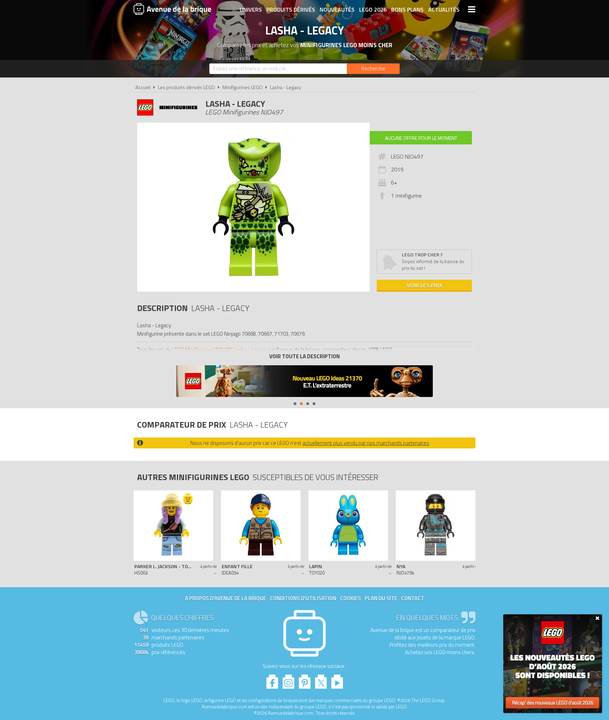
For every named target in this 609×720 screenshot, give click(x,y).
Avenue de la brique (172, 9)
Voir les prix (424, 285)
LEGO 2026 (373, 9)
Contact (412, 598)
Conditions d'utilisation (303, 598)
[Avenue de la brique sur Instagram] (288, 679)
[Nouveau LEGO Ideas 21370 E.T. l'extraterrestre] (304, 382)
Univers (251, 9)
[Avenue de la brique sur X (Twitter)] (320, 679)
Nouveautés (337, 9)
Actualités (444, 9)
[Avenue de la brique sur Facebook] (272, 679)
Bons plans (407, 9)
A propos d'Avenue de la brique (225, 598)
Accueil (142, 87)
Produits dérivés (290, 9)
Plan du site (381, 598)
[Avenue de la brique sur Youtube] (337, 679)
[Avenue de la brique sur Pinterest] (304, 679)
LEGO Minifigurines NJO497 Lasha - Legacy (219, 350)
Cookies (350, 598)
